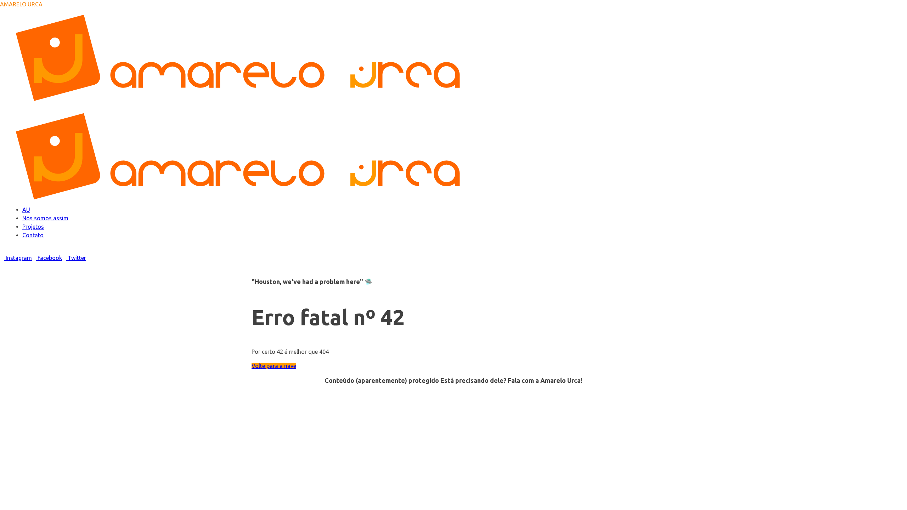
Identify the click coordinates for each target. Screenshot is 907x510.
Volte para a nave (274, 366)
